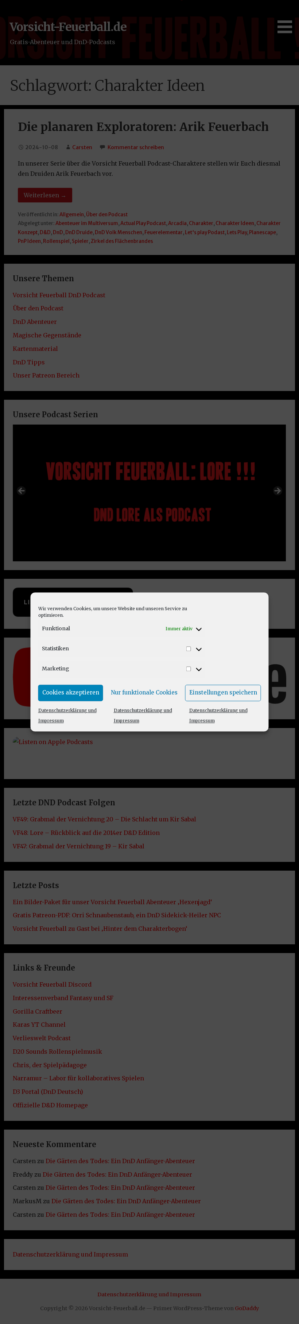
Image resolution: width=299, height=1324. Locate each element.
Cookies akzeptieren (70, 692)
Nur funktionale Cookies (144, 692)
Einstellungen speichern (223, 692)
